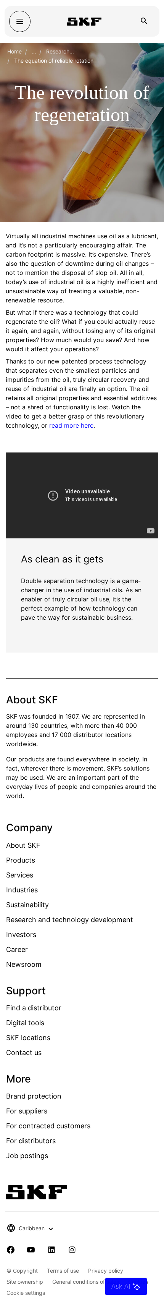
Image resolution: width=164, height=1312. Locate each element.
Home (14, 51)
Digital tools (25, 1023)
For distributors (31, 1141)
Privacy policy (105, 1270)
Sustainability (27, 905)
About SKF (23, 845)
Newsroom (24, 964)
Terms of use (63, 1270)
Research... (60, 51)
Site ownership (24, 1281)
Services (19, 875)
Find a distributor (33, 1008)
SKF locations (28, 1038)
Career (17, 949)
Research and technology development (69, 920)
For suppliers (26, 1111)
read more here (71, 425)
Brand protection (33, 1096)
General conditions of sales (85, 1281)
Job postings (27, 1156)
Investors (21, 935)
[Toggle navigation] (20, 21)
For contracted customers (48, 1126)
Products (20, 860)
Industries (22, 890)
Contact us (24, 1053)
